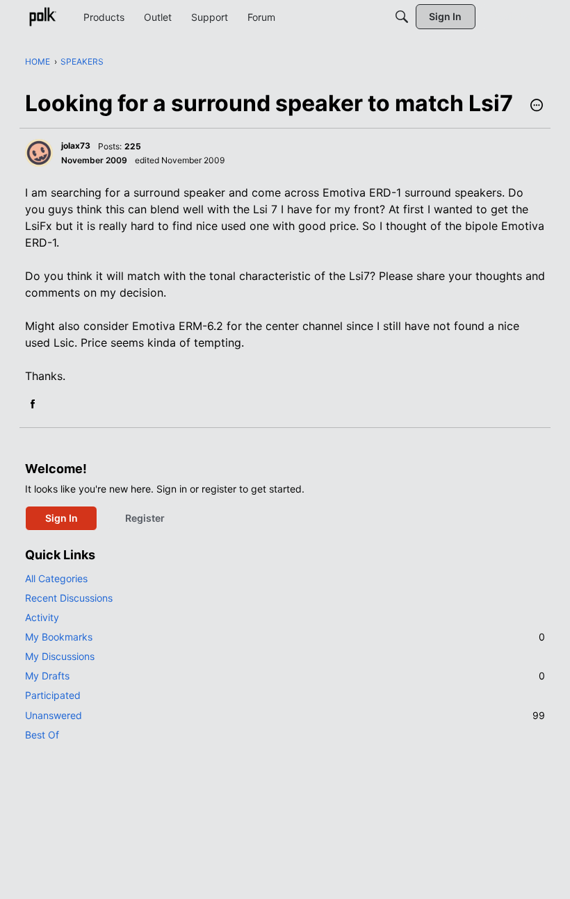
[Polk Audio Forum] (42, 17)
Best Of (42, 735)
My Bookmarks (285, 637)
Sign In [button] (61, 518)
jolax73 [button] (75, 145)
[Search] (401, 16)
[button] (536, 106)
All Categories (56, 578)
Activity (42, 617)
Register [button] (145, 518)
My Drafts (285, 676)
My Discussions (60, 656)
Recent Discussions (69, 598)
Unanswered (285, 715)
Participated (53, 695)
